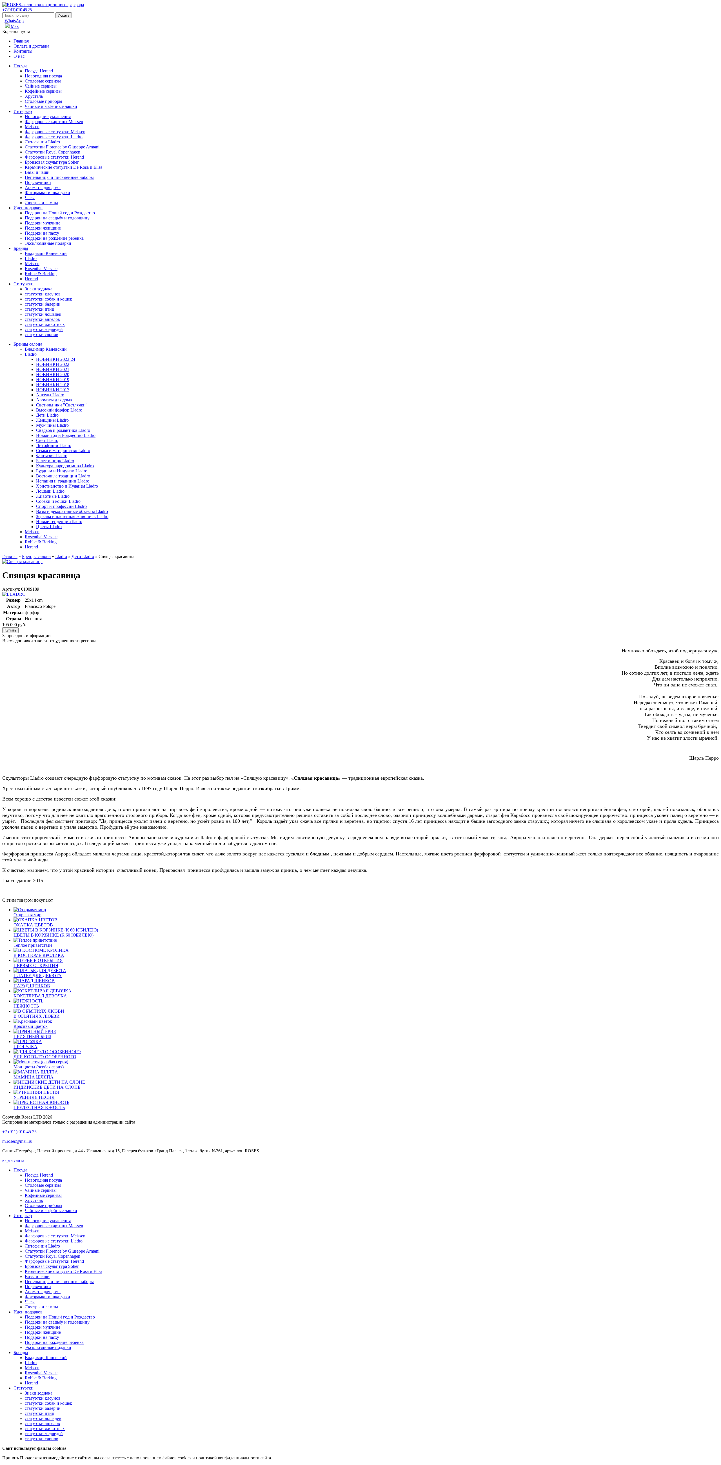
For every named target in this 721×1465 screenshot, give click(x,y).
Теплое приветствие (33, 945)
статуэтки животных (45, 324)
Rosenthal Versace (41, 268)
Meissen (32, 126)
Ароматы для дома (43, 187)
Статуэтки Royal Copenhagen (52, 152)
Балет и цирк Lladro (55, 460)
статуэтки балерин (43, 304)
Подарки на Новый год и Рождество (60, 212)
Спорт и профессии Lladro (61, 506)
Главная (21, 41)
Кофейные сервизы (43, 91)
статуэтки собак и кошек (48, 299)
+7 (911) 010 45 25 (17, 9)
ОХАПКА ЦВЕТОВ (33, 924)
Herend (31, 278)
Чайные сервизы (41, 86)
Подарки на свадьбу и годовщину (57, 217)
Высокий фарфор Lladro (59, 410)
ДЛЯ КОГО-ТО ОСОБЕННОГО (45, 1056)
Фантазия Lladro (51, 455)
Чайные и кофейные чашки (51, 106)
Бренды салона (28, 344)
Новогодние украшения (48, 116)
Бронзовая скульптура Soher (52, 162)
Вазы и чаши (37, 172)
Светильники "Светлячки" (62, 405)
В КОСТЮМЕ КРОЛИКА (39, 955)
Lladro (31, 258)
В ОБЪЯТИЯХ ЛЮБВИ (37, 1016)
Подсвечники (38, 182)
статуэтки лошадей (43, 314)
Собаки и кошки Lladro (58, 501)
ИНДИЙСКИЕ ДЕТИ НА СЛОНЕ (47, 1087)
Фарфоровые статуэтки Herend (54, 157)
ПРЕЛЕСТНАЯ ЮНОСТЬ (39, 1107)
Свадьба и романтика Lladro (63, 430)
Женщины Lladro (52, 420)
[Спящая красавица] (22, 561)
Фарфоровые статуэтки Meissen (55, 131)
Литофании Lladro (42, 141)
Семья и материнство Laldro (63, 450)
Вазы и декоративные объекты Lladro (72, 511)
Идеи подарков (28, 207)
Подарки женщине (43, 228)
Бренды (21, 248)
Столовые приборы (43, 101)
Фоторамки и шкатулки (47, 192)
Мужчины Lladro (52, 425)
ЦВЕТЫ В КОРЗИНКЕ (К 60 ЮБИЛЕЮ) (54, 935)
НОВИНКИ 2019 (52, 379)
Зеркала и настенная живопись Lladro (72, 516)
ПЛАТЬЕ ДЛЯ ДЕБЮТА (38, 975)
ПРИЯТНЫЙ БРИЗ (32, 1036)
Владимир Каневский (46, 253)
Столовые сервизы (43, 81)
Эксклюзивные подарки (48, 243)
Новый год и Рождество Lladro (65, 435)
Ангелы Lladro (50, 394)
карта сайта (13, 1160)
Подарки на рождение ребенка (54, 238)
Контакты (23, 51)
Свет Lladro (47, 440)
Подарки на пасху (42, 233)
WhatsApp (14, 20)
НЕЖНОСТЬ (26, 1006)
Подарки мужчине (42, 223)
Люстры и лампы (41, 202)
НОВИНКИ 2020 (52, 374)
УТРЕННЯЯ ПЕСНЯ (34, 1097)
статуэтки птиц (39, 309)
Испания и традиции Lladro (62, 481)
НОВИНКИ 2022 (52, 364)
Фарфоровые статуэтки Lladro (54, 136)
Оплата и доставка (31, 46)
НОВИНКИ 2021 (52, 369)
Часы (30, 197)
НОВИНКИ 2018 (52, 384)
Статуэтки (24, 283)
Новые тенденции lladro (59, 521)
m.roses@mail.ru (17, 1141)
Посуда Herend (39, 70)
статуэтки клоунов (43, 294)
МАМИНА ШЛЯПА (34, 1077)
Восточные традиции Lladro (63, 475)
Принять (10, 1457)
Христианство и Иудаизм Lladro (67, 486)
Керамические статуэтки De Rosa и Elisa (63, 167)
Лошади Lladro (50, 491)
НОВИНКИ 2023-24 (55, 359)
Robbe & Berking (41, 273)
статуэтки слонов (41, 334)
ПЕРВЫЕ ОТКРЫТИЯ (36, 965)
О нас (19, 56)
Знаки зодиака (38, 288)
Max (14, 26)
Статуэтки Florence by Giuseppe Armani (62, 147)
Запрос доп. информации (26, 635)
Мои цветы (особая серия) (39, 1066)
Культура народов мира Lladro (65, 465)
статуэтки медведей (44, 329)
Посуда (20, 65)
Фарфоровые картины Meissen (54, 121)
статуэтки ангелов (42, 319)
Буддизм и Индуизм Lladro (61, 470)
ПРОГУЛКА (25, 1046)
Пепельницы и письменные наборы (59, 177)
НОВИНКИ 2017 (52, 389)
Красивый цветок (31, 1026)
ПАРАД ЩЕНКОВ (32, 985)
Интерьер (23, 111)
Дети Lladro (47, 415)
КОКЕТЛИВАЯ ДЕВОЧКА (40, 995)
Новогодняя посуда (43, 76)
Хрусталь (34, 96)
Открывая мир (27, 914)
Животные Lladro (53, 496)
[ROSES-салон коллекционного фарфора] (43, 4)
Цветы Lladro (49, 526)
